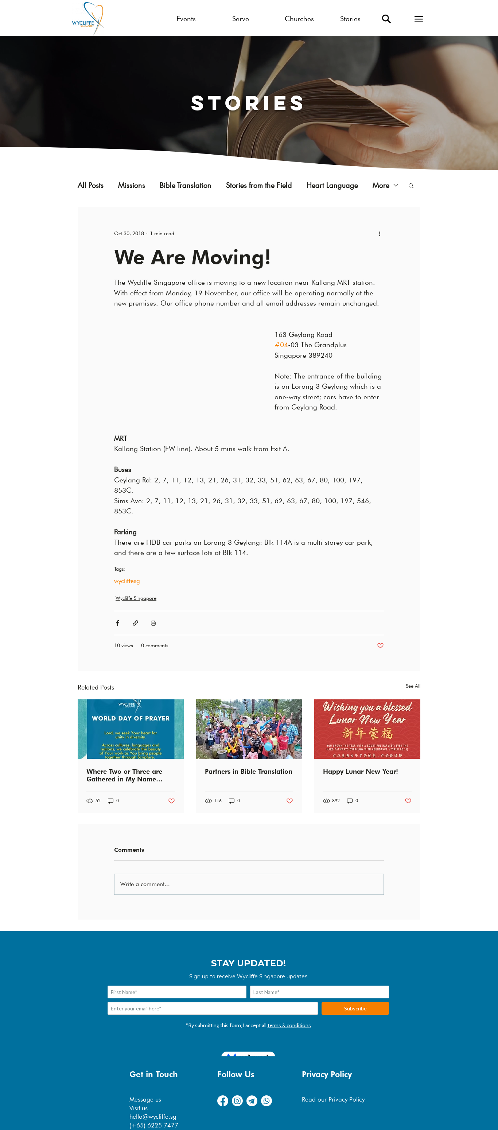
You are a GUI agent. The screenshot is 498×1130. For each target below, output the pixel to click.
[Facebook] (222, 1100)
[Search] (386, 19)
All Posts (91, 185)
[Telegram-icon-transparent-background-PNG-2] (251, 1100)
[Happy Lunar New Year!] (367, 729)
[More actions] (379, 233)
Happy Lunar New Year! (360, 771)
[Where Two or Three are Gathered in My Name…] (131, 729)
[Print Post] (153, 623)
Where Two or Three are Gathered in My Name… (124, 775)
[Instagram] (237, 1100)
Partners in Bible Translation (248, 771)
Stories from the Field (259, 185)
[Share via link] (135, 623)
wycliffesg (127, 581)
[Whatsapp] (266, 1100)
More (381, 185)
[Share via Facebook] (117, 623)
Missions (131, 185)
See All (413, 686)
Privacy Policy (346, 1099)
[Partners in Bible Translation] (249, 729)
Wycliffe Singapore (136, 598)
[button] (418, 19)
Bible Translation (185, 185)
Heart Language (332, 185)
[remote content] (187, 363)
